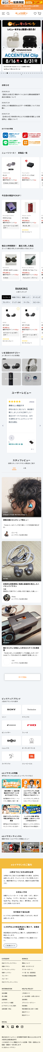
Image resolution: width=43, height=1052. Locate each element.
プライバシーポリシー (28, 1003)
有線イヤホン (6, 966)
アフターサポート (27, 969)
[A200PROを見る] (31, 442)
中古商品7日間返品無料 (29, 976)
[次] (40, 426)
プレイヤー (5, 976)
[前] (3, 426)
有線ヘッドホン (6, 972)
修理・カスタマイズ (28, 966)
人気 (24, 468)
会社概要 (4, 993)
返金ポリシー (26, 1012)
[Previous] (4, 48)
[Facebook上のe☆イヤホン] (17, 1026)
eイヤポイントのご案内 (9, 1006)
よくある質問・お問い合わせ (31, 996)
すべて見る (22, 677)
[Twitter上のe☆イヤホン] (8, 1026)
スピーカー (5, 979)
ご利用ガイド (10, 946)
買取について (26, 963)
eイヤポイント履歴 (7, 1003)
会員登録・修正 (6, 1009)
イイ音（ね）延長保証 (28, 972)
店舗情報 (4, 999)
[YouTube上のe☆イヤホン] (3, 1026)
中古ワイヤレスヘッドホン (10, 982)
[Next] (39, 48)
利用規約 (24, 1006)
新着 (14, 468)
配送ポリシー (26, 1015)
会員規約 (24, 999)
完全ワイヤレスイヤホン (9, 963)
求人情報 (4, 996)
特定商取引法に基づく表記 (30, 1009)
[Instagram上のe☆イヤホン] (22, 1026)
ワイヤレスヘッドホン (8, 969)
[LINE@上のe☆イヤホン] (12, 1026)
